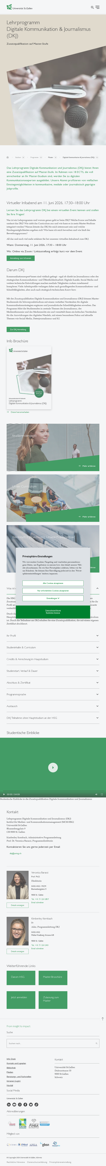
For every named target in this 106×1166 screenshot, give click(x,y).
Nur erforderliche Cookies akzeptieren (53, 591)
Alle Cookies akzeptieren (53, 583)
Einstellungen (52, 598)
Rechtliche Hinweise (53, 613)
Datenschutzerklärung (53, 610)
